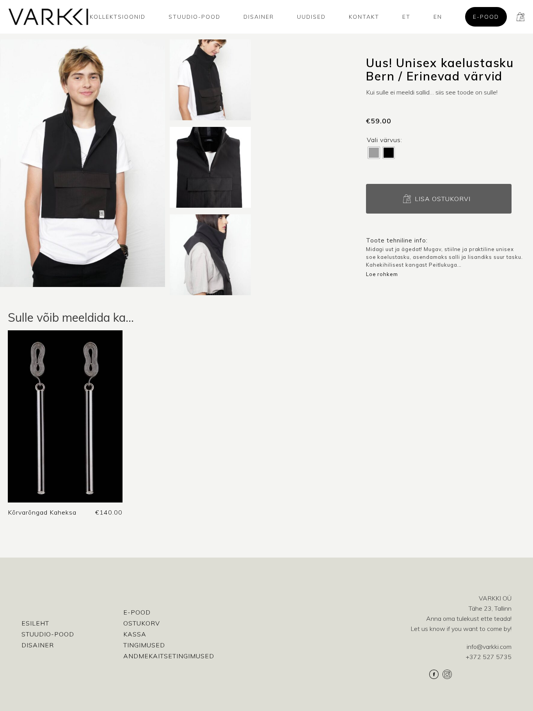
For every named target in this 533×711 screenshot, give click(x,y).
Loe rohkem (382, 274)
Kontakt (364, 16)
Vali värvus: (384, 140)
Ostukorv (141, 623)
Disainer (258, 16)
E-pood (486, 16)
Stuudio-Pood (194, 16)
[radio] (374, 153)
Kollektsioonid (118, 16)
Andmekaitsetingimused (168, 656)
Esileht (35, 623)
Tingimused (144, 645)
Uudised (311, 16)
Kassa (134, 634)
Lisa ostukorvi (443, 199)
